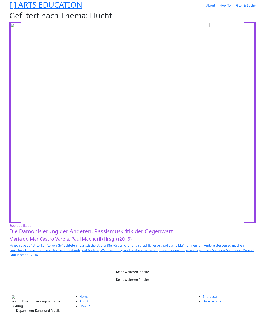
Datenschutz (212, 301)
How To (225, 5)
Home (84, 296)
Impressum (211, 296)
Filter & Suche (246, 5)
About (210, 5)
